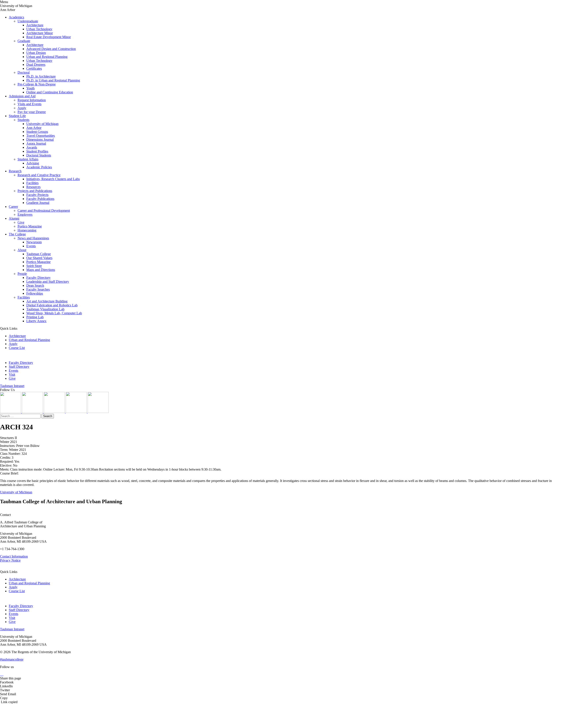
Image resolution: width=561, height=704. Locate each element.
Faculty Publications (40, 199)
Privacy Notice (10, 560)
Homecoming (27, 230)
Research (15, 171)
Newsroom (34, 242)
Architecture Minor (39, 33)
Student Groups (37, 131)
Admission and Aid (22, 96)
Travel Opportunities (40, 135)
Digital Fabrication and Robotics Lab (52, 305)
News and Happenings (33, 238)
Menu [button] (4, 2)
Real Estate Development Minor (48, 37)
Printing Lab (35, 317)
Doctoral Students (38, 155)
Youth (30, 88)
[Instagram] (11, 412)
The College (17, 234)
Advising (32, 163)
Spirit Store (34, 266)
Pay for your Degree (32, 112)
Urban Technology (39, 29)
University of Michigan (42, 124)
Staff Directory (19, 366)
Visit (12, 374)
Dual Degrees (35, 64)
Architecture (34, 25)
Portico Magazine (30, 226)
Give (21, 222)
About (22, 250)
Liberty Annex (36, 321)
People (22, 274)
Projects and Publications (35, 191)
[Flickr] (55, 412)
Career (13, 206)
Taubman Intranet (12, 386)
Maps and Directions (40, 270)
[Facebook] (98, 412)
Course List (17, 348)
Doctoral (24, 72)
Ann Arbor (33, 128)
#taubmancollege (11, 659)
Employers (25, 214)
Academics (16, 17)
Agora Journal (36, 143)
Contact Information (14, 556)
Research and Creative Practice (39, 175)
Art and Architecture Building (46, 301)
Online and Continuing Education (49, 92)
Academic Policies (39, 167)
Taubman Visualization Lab (45, 309)
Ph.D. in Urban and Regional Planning (53, 80)
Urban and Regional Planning (46, 57)
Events (31, 246)
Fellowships (34, 293)
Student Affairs (28, 159)
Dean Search (35, 285)
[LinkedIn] (33, 412)
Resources (33, 187)
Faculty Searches (38, 289)
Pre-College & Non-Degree (37, 84)
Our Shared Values (39, 258)
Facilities (32, 183)
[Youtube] (77, 412)
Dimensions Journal (40, 139)
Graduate (24, 41)
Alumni (14, 218)
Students (23, 120)
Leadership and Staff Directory (47, 281)
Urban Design (36, 53)
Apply (22, 108)
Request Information (32, 100)
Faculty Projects (37, 195)
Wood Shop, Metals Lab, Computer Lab (54, 313)
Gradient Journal (37, 202)
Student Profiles (37, 151)
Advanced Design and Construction (51, 49)
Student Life (17, 116)
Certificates (34, 68)
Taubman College (38, 254)
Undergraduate (28, 21)
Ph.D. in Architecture (41, 76)
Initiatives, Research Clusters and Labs (53, 179)
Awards (31, 147)
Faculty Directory (38, 277)
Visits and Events (29, 104)
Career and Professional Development (44, 210)
